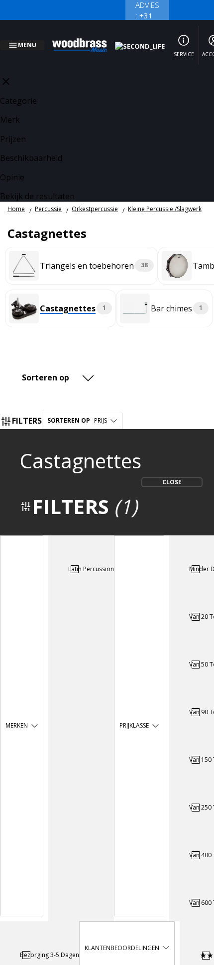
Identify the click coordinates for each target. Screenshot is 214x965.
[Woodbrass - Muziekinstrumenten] (85, 39)
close (6, 69)
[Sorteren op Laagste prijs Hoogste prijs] (59, 365)
